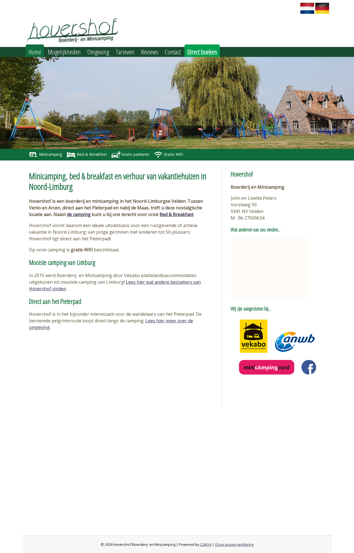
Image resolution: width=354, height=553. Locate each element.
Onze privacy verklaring (234, 544)
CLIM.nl (205, 544)
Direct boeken (202, 51)
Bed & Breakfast (91, 154)
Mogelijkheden (64, 51)
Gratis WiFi (173, 154)
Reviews (149, 51)
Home (34, 51)
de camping (79, 214)
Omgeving (98, 51)
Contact (173, 51)
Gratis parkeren (134, 154)
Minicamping (50, 154)
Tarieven (125, 51)
